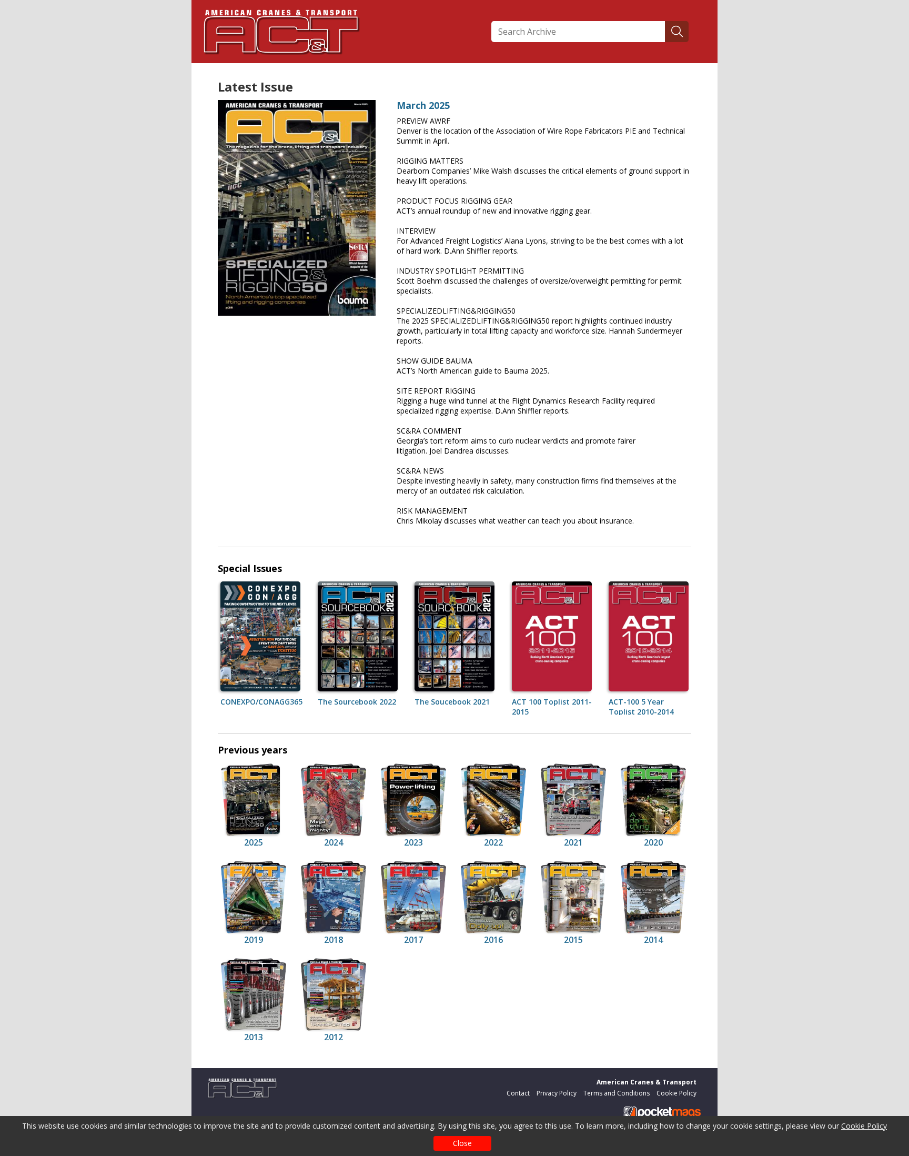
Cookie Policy (864, 1126)
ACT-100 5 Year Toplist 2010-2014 (641, 707)
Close (462, 1143)
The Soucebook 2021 (452, 702)
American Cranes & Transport (646, 1082)
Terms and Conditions (616, 1093)
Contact (518, 1093)
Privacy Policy (557, 1093)
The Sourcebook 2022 (357, 702)
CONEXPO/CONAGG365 (261, 702)
